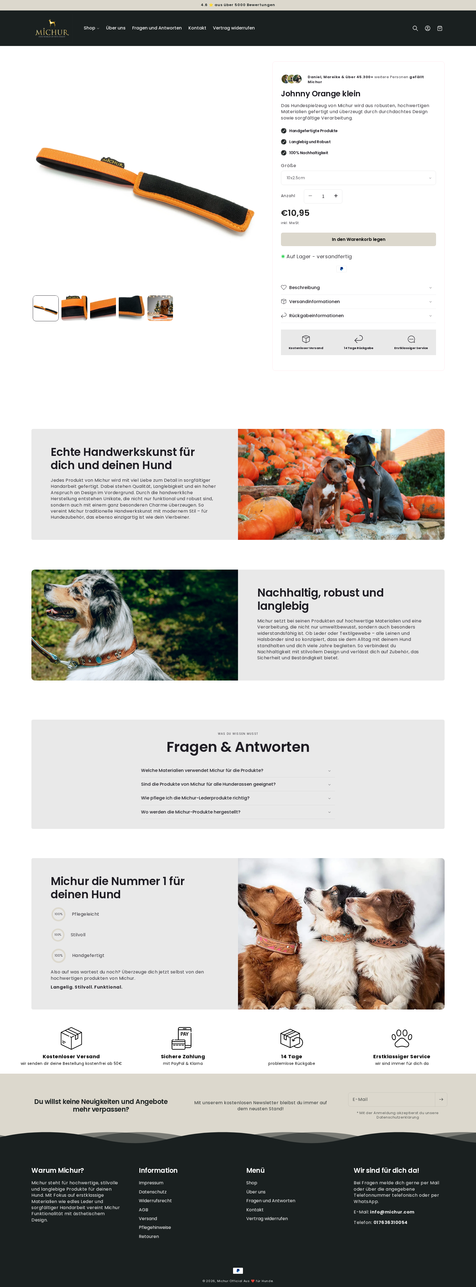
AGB (143, 1210)
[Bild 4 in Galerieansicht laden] (103, 308)
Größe (288, 165)
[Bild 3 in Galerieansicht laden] (74, 308)
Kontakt (255, 1210)
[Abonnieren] (441, 1099)
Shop (251, 1183)
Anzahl (288, 195)
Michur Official (230, 1281)
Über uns (256, 1192)
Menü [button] (255, 1171)
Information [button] (158, 1171)
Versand (148, 1218)
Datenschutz (153, 1192)
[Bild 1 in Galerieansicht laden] (46, 308)
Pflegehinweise (155, 1228)
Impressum (151, 1183)
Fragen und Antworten (270, 1201)
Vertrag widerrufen (267, 1218)
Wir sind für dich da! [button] (386, 1171)
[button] (91, 28)
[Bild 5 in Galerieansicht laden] (132, 308)
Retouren (149, 1236)
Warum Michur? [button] (57, 1171)
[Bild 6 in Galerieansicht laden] (160, 308)
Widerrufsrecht (155, 1201)
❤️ (253, 1281)
